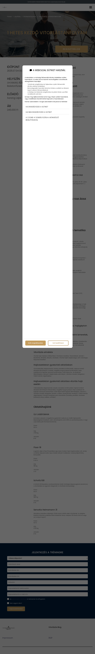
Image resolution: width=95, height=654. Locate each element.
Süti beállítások (58, 343)
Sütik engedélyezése (35, 343)
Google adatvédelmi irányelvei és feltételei (53, 102)
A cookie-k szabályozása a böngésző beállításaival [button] (42, 118)
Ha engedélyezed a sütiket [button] (37, 107)
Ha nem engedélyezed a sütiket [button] (39, 112)
